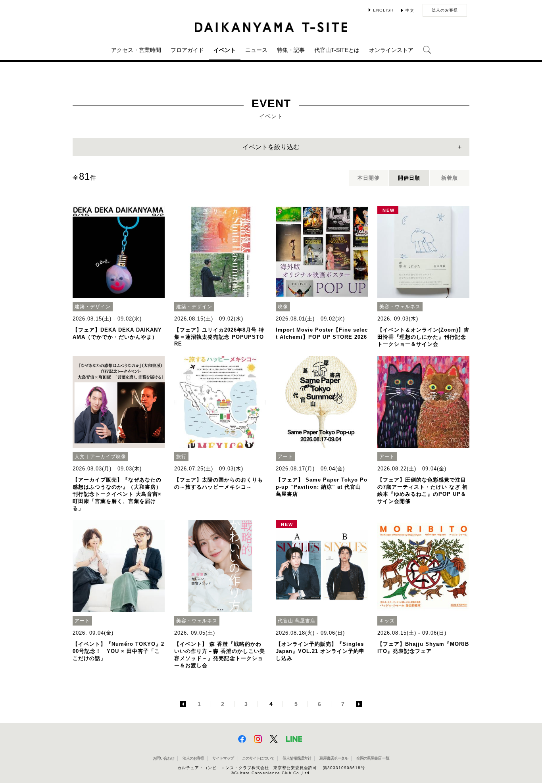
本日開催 (368, 178)
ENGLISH (383, 10)
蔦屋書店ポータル (333, 758)
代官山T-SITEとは (336, 50)
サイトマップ (223, 758)
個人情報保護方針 (297, 758)
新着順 (449, 178)
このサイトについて (258, 758)
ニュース (256, 50)
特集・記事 (291, 50)
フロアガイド (187, 50)
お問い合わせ (163, 758)
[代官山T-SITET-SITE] (271, 27)
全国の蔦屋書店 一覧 (372, 758)
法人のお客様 (445, 10)
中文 (410, 10)
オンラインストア (391, 50)
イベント (224, 50)
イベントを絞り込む (271, 147)
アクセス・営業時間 (136, 50)
